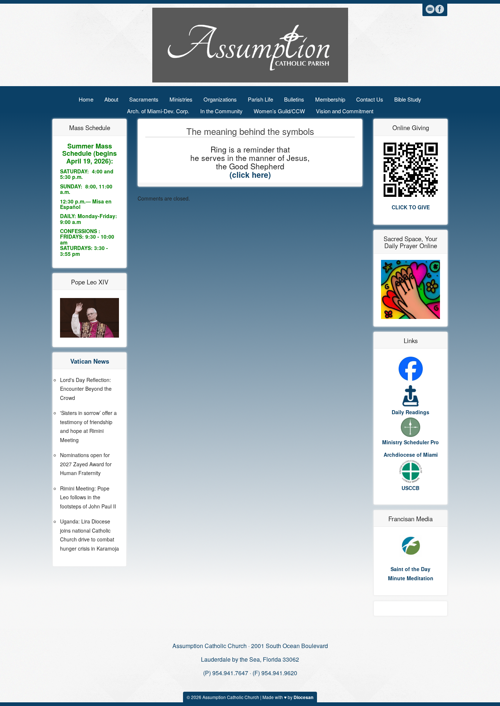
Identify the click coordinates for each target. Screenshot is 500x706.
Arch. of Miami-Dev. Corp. (158, 111)
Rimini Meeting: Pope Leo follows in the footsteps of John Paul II (88, 497)
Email (430, 9)
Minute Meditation (410, 578)
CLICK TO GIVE (411, 207)
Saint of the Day (410, 569)
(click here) (250, 174)
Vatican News (89, 361)
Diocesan (303, 697)
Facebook (439, 9)
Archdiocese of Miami (411, 454)
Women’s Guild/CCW (279, 111)
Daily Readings (410, 412)
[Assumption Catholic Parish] (250, 44)
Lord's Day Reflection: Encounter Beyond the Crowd (86, 388)
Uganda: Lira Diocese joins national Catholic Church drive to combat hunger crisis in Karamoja (89, 535)
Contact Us (369, 99)
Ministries (181, 99)
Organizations (220, 99)
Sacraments (143, 99)
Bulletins (294, 99)
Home (86, 99)
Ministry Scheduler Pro (410, 442)
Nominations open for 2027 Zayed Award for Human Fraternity (86, 464)
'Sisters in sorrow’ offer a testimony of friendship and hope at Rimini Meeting (88, 426)
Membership (330, 99)
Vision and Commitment (344, 111)
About (111, 99)
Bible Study (407, 99)
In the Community (221, 111)
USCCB (410, 488)
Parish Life (260, 99)
